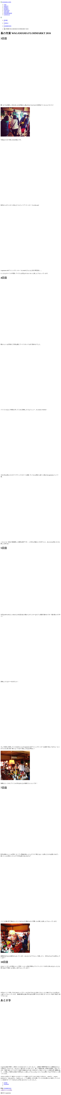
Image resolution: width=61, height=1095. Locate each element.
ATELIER (6, 11)
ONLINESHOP (8, 13)
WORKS (6, 9)
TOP (5, 4)
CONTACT (7, 14)
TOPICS (6, 7)
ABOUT (6, 6)
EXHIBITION (7, 26)
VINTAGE (7, 10)
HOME (6, 20)
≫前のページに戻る (6, 1090)
